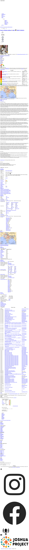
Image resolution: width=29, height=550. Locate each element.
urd (8, 262)
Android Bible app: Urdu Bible (8, 373)
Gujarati (9, 282)
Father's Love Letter (24, 387)
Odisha (12, 208)
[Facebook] (14, 527)
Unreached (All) (4, 76)
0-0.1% (1, 63)
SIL (22, 370)
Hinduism (1, 252)
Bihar (6, 205)
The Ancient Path (7, 388)
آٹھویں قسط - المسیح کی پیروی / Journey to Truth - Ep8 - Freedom (13, 322)
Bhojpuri (11, 266)
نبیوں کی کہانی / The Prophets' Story (9, 339)
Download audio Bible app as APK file (9, 379)
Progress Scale (7, 68)
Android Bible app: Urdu (8, 372)
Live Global (23, 388)
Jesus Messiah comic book (8, 384)
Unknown (1, 257)
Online (9, 299)
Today (1, 444)
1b (0, 74)
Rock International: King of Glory (9, 318)
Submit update (2, 169)
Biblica (22, 373)
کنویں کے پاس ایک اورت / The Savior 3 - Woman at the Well (12, 347)
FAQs (5, 21)
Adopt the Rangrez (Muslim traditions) (5, 55)
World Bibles (2, 302)
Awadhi (9, 284)
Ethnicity (1, 187)
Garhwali (9, 269)
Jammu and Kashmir (8, 208)
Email (1, 445)
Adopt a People (2, 451)
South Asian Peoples (6, 189)
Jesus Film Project (24, 313)
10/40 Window (2, 214)
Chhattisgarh (7, 226)
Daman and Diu (17, 208)
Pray (2, 15)
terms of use (18, 467)
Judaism (1, 254)
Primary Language (2, 261)
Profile (1, 100)
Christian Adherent (2, 69)
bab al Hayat (23, 322)
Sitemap (6, 23)
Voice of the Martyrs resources (8, 366)
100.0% (3, 60)
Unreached (1, 427)
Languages (3, 417)
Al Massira (23, 367)
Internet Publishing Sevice (25, 352)
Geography (3, 415)
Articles (1, 437)
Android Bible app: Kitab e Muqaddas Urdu (10, 371)
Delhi (11, 205)
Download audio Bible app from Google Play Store (11, 382)
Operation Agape (24, 374)
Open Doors (8, 200)
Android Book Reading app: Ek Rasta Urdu (10, 377)
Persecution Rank (2, 200)
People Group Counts (2, 455)
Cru (22, 390)
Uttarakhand (7, 220)
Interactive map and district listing (4, 245)
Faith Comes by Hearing (25, 355)
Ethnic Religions (2, 251)
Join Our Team (2, 450)
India (6, 196)
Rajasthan (7, 221)
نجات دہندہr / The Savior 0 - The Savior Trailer (10, 340)
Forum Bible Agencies (3, 303)
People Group (2, 193)
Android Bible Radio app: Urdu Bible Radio (10, 376)
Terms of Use (6, 22)
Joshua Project (2, 454)
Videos (1, 435)
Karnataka (16, 205)
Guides (1, 441)
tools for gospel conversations (8, 390)
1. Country (3, 408)
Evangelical (22, 68)
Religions (1, 431)
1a (0, 71)
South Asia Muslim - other (7, 192)
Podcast (1, 446)
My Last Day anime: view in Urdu (9, 317)
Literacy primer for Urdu (8, 385)
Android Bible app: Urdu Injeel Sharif (9, 375)
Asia (6, 198)
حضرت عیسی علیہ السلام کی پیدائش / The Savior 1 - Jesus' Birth (13, 334)
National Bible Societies (3, 304)
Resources (1, 292)
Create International (24, 323)
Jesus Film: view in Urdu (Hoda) (9, 314)
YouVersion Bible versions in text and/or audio (10, 368)
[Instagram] (14, 498)
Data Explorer (2, 423)
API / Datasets (2, 436)
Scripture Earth (23, 365)
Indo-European (9, 276)
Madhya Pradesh (13, 202)
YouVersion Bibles (24, 368)
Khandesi (9, 289)
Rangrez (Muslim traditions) (8, 170)
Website (7, 215)
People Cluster (2, 192)
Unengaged (1, 183)
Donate (1, 456)
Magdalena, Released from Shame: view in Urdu (10, 316)
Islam (1, 60)
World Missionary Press (24, 391)
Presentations (1, 434)
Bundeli (11, 269)
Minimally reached (4, 78)
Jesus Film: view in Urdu (8, 313)
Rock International (24, 318)
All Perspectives (2, 426)
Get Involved (3, 16)
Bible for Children (7, 350)
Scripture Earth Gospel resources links (9, 365)
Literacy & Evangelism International (24, 385)
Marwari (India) (12, 272)
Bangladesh (3, 403)
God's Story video (7, 312)
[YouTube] (1, 535)
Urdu (8, 261)
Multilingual (1, 438)
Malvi (8, 287)
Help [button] (2, 17)
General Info (3, 414)
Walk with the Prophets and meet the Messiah (10, 367)
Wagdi (8, 283)
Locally (1, 452)
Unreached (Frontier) (4, 71)
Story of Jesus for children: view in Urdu (9, 319)
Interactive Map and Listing (3, 99)
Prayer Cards (1, 56)
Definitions (1, 459)
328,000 (1, 57)
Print (0, 447)
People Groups (3, 14)
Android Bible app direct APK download (10, 370)
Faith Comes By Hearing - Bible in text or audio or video (11, 355)
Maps (2, 416)
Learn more (15, 397)
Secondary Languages (3, 269)
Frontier (1, 428)
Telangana (7, 225)
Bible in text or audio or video (8, 352)
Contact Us (6, 24)
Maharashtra (16, 202)
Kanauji (15, 266)
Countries (1, 429)
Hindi (8, 266)
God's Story (23, 312)
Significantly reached (4, 84)
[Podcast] (6, 535)
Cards (1, 440)
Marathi (15, 269)
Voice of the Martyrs (24, 366)
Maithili (15, 272)
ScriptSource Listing (11, 264)
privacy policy (14, 467)
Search (3, 13)
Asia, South (7, 197)
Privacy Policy (6, 548)
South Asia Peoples (8, 230)
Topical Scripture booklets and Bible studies (10, 391)
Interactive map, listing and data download (11, 210)
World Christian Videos (7, 321)
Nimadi (9, 288)
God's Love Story (7, 311)
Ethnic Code (1, 194)
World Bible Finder (2, 305)
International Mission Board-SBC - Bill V (22, 54)
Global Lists (1, 424)
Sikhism (1, 256)
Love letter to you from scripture (8, 387)
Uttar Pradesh (7, 202)
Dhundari (9, 272)
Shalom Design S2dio (24, 376)
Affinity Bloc (2, 189)
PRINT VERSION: (20, 30)
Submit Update (8, 420)
